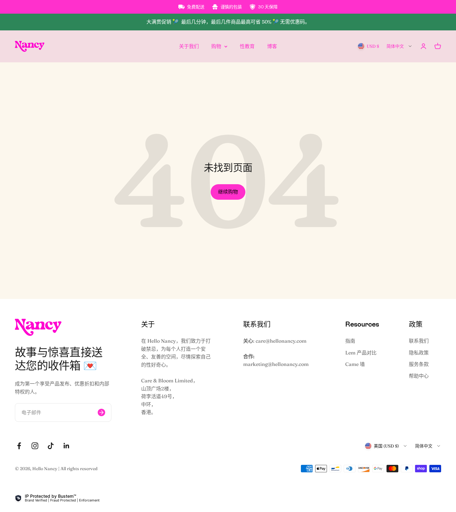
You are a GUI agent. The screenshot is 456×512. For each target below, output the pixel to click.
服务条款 (419, 364)
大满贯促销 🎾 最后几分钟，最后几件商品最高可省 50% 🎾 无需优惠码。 (228, 22)
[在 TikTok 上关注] (51, 446)
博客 (272, 46)
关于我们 (189, 46)
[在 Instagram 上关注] (35, 446)
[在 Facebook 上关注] (19, 446)
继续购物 (228, 192)
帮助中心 (419, 376)
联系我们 (419, 341)
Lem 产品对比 (361, 352)
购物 (216, 46)
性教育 (247, 46)
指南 (350, 341)
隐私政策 (419, 352)
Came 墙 (355, 364)
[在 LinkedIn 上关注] (66, 446)
